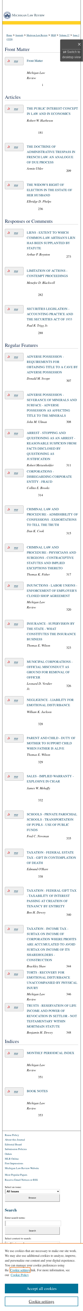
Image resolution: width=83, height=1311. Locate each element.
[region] (41, 1277)
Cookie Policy (20, 1275)
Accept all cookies (42, 1288)
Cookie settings (20, 1270)
